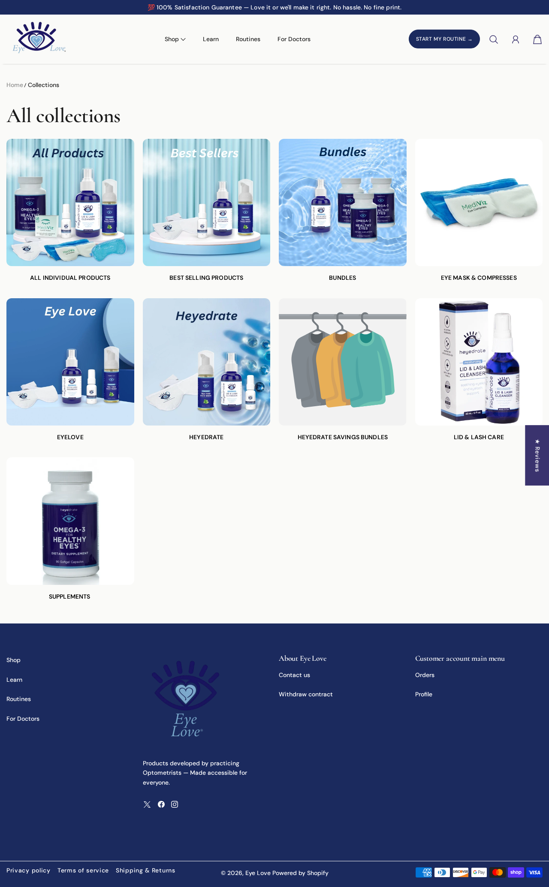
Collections (43, 85)
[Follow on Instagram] (174, 804)
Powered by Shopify (300, 873)
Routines (248, 39)
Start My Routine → (444, 39)
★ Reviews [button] (537, 455)
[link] (70, 214)
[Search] (494, 39)
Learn (211, 39)
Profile (423, 694)
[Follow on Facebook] (161, 804)
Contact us (294, 675)
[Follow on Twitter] (147, 804)
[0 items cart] (537, 39)
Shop (13, 660)
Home (14, 85)
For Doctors (294, 39)
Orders (424, 675)
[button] (62, 7)
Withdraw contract (306, 694)
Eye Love (258, 873)
